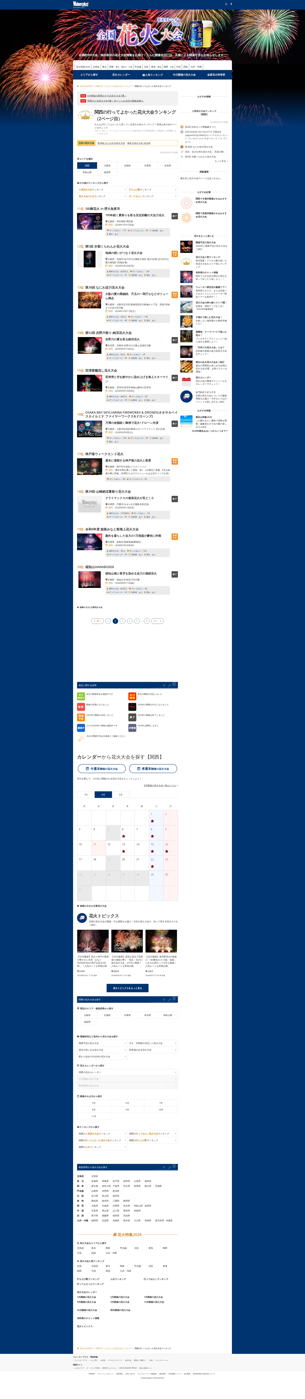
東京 (117, 67)
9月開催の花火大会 (119, 1301)
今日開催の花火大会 (184, 74)
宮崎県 (148, 1220)
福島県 (148, 1181)
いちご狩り (94, 1360)
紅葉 (151, 1360)
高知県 (126, 1215)
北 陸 (80, 1195)
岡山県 (105, 1210)
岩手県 (116, 1181)
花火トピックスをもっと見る (127, 988)
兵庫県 (147, 165)
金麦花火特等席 (216, 74)
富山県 (105, 1195)
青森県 (105, 1181)
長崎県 (116, 1220)
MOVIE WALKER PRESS (128, 1368)
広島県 (94, 1210)
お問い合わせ (130, 1374)
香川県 (94, 1215)
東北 (104, 66)
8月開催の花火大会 (86, 1301)
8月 (94, 1109)
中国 (178, 66)
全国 (79, 1265)
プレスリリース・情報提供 (147, 1374)
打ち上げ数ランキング (88, 1278)
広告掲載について (174, 1374)
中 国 (80, 1210)
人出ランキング (118, 1278)
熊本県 (126, 1220)
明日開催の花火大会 (120, 1310)
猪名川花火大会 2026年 (139, 143)
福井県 (116, 1195)
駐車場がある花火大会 (140, 1049)
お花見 (103, 1360)
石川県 (94, 1195)
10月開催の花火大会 (154, 1301)
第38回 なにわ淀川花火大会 (111, 143)
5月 (94, 1102)
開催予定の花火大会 (89, 1043)
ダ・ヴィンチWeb (93, 1368)
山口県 (116, 1210)
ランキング (91, 189)
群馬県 (137, 1185)
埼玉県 (126, 1185)
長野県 (105, 1190)
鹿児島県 (159, 1220)
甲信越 (138, 66)
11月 (94, 1116)
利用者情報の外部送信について (204, 1374)
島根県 (137, 1210)
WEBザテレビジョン (109, 1368)
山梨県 (94, 1190)
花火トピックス (85, 1326)
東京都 (94, 1185)
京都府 (127, 165)
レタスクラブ (79, 1368)
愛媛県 (105, 1215)
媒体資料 (162, 1374)
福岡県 (94, 1220)
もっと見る (221, 161)
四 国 (80, 1215)
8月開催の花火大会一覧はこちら (160, 785)
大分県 (137, 1220)
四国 (185, 66)
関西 (166, 66)
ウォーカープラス (81, 1360)
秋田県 (126, 1181)
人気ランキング (154, 75)
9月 (127, 1109)
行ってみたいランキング (156, 1278)
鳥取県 (126, 1210)
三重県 (116, 1200)
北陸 (146, 66)
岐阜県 (105, 1200)
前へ (99, 620)
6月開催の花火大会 (119, 1296)
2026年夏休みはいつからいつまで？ (210, 430)
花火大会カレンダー (87, 1292)
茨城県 (158, 1185)
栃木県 (148, 1185)
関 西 (80, 1205)
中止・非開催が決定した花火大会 (146, 1043)
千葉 (130, 67)
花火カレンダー (121, 74)
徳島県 (116, 1215)
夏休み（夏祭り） (140, 1360)
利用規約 (92, 1374)
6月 (127, 1102)
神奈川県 (106, 1185)
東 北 (80, 1181)
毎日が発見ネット (145, 1368)
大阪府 (107, 165)
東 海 (80, 1200)
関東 (111, 66)
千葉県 (116, 1185)
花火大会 (128, 1360)
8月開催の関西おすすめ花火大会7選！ (107, 95)
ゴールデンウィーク (115, 1360)
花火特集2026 (83, 66)
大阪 (172, 67)
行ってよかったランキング (90, 1283)
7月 (161, 1102)
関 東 (80, 1185)
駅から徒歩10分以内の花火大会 (94, 1056)
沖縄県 (169, 1220)
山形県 (137, 1181)
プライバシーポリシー (106, 1374)
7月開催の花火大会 (153, 1296)
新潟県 (116, 1190)
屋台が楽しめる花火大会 (91, 1049)
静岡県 (126, 1200)
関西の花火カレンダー (90, 1072)
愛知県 (94, 1200)
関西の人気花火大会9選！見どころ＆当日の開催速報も (115, 100)
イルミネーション (161, 1360)
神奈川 (124, 67)
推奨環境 (119, 1374)
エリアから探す (89, 74)
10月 (161, 1109)
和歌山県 (87, 172)
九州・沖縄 (196, 66)
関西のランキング (94, 1133)
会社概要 (187, 1374)
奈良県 (167, 165)
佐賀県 (105, 1220)
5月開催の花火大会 (86, 1296)
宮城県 (94, 1181)
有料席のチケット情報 (88, 1318)
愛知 (159, 67)
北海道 (96, 66)
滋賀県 (107, 172)
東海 (153, 66)
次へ (156, 620)
